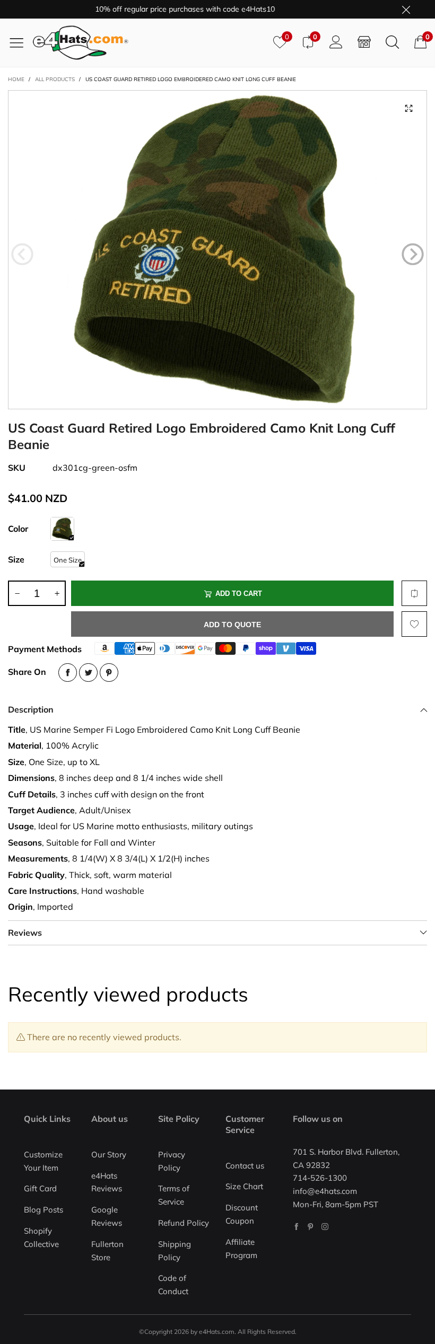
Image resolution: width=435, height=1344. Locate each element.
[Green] (62, 529)
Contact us (244, 1166)
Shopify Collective (41, 1237)
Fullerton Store (107, 1250)
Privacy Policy (171, 1161)
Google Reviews (106, 1216)
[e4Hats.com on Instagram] (325, 1227)
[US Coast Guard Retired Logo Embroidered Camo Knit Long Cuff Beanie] (217, 250)
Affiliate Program (241, 1248)
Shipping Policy (174, 1250)
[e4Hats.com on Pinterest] (310, 1227)
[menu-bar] (20, 42)
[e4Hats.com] (149, 43)
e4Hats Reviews (106, 1182)
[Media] (408, 108)
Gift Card (40, 1188)
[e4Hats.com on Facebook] (296, 1227)
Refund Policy (183, 1223)
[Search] (392, 42)
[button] (22, 254)
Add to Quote (232, 624)
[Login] (336, 42)
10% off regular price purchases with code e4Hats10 (167, 9)
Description (31, 709)
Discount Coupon (241, 1214)
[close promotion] (406, 9)
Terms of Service (173, 1195)
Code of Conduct (173, 1284)
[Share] (67, 672)
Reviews (25, 932)
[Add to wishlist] (414, 624)
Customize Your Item (43, 1161)
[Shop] (364, 42)
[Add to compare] (414, 593)
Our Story (108, 1154)
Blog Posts (43, 1210)
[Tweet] (88, 672)
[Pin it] (109, 672)
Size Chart (244, 1186)
